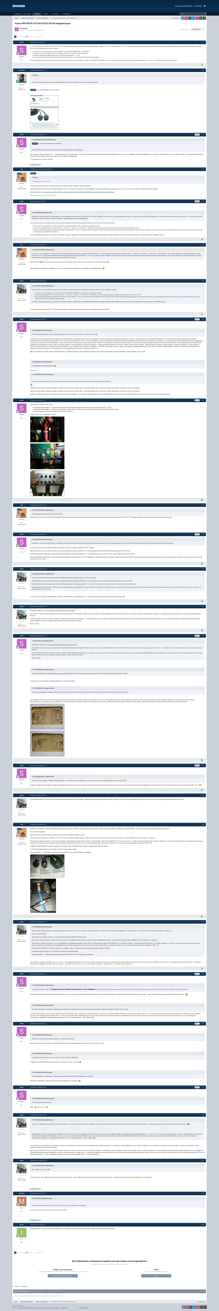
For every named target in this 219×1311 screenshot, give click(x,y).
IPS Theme (14, 1305)
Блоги (46, 13)
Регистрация (198, 6)
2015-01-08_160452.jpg (76, 149)
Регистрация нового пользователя (62, 1275)
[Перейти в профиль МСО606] (21, 1201)
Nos (22, 169)
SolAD (25, 28)
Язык (13, 1308)
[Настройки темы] (205, 6)
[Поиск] (205, 13)
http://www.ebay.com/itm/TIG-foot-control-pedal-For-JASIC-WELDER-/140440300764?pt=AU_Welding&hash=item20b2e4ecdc (78, 192)
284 (22, 187)
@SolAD (33, 90)
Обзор (37, 13)
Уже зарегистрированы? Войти (184, 6)
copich (22, 281)
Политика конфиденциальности (25, 1308)
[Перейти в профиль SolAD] (17, 29)
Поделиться (184, 29)
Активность (66, 13)
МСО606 (21, 1193)
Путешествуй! (64, 1308)
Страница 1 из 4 (38, 36)
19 (22, 60)
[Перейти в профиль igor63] (21, 1232)
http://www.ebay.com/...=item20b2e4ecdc (76, 218)
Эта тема (199, 13)
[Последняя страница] (31, 37)
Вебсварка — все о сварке (23, 13)
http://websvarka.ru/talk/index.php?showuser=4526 (60, 610)
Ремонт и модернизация (37, 30)
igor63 (22, 1224)
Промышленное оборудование (51, 1308)
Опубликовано (37, 42)
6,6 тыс (22, 298)
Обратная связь (38, 1308)
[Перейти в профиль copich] (21, 289)
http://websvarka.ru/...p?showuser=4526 (58, 673)
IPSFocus (21, 1305)
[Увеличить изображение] (31, 262)
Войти (156, 1275)
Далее (26, 36)
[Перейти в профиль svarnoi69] (21, 78)
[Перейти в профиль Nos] (21, 177)
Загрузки (56, 13)
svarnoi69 (22, 70)
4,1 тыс (22, 88)
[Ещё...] (203, 42)
